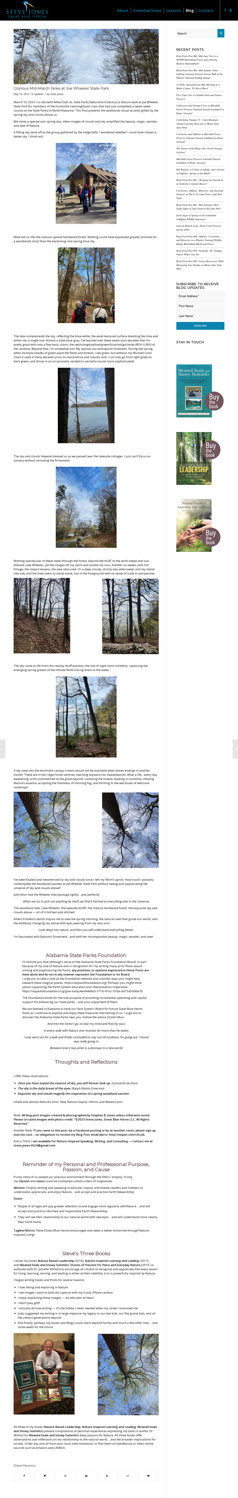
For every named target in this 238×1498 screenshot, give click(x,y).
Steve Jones (57, 94)
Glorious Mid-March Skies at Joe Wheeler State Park (61, 88)
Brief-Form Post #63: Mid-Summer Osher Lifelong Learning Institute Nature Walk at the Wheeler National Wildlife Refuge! (199, 74)
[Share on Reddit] (127, 1475)
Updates (39, 94)
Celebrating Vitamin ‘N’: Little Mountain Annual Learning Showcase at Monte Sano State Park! (197, 123)
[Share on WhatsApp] (65, 1475)
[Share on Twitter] (45, 1475)
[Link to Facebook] (225, 10)
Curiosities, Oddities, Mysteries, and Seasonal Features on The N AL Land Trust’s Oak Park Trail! (199, 194)
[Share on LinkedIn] (86, 1475)
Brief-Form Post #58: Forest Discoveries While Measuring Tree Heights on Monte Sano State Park (200, 265)
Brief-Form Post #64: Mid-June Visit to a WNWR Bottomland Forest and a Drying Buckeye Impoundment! (197, 59)
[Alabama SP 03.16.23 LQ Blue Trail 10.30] (86, 56)
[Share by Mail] (148, 1475)
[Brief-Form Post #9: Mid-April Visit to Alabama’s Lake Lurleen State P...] (2, 749)
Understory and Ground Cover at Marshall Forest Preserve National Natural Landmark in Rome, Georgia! (200, 109)
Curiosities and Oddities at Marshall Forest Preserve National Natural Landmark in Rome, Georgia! (200, 137)
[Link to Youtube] (230, 10)
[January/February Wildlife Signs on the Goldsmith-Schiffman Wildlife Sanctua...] (235, 749)
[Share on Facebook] (24, 1475)
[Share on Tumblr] (107, 1475)
